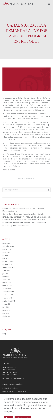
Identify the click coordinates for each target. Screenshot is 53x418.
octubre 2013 (7, 298)
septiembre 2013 (8, 301)
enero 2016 (6, 252)
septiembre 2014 (8, 267)
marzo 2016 (6, 249)
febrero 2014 (7, 286)
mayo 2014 (6, 276)
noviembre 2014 (8, 261)
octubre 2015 (7, 255)
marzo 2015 (6, 258)
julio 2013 (5, 307)
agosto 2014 (6, 270)
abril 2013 (6, 316)
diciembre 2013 (8, 292)
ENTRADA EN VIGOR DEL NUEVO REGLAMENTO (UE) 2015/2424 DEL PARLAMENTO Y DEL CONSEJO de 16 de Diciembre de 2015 (26, 218)
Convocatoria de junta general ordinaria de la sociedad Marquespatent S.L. (23, 209)
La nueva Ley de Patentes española (15, 225)
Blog (24, 178)
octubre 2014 (7, 264)
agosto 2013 (6, 304)
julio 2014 (5, 273)
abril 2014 (6, 280)
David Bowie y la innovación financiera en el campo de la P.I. (24, 222)
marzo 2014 (6, 283)
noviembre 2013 (8, 295)
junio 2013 (6, 310)
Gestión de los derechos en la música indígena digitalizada (24, 214)
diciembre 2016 (8, 246)
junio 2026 (6, 243)
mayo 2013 (6, 313)
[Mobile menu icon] (49, 3)
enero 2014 (6, 289)
